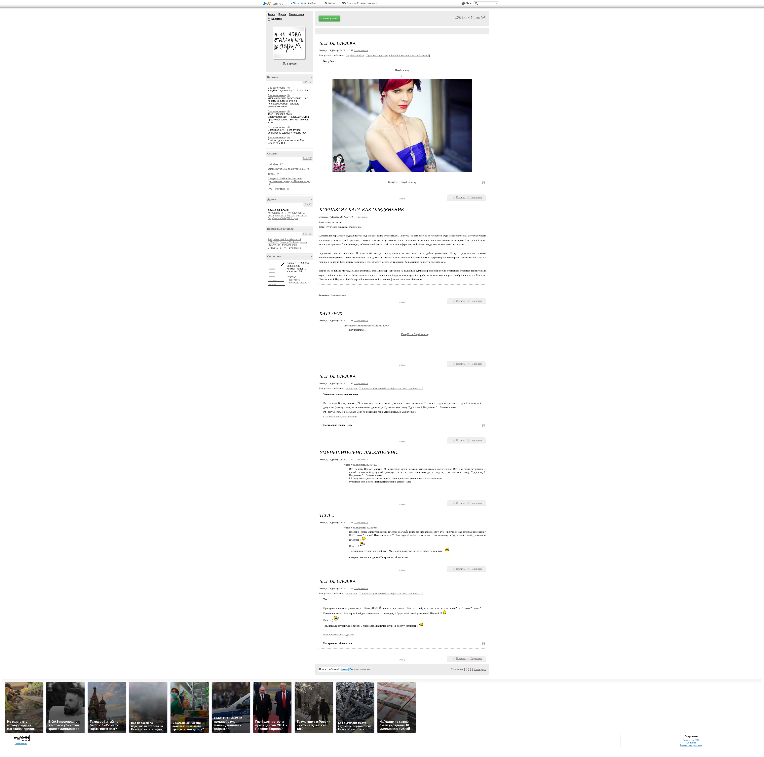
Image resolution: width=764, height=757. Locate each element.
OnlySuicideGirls (277, 218)
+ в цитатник (361, 50)
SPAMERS (273, 242)
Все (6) (308, 204)
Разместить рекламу (691, 745)
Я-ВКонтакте (293, 247)
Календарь (480, 669)
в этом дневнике (361, 669)
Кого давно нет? (277, 212)
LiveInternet (273, 4)
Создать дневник (329, 18)
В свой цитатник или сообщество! (409, 55)
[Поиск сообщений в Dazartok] (345, 669)
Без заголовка (276, 87)
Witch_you (292, 218)
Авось (350, 3)
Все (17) (307, 82)
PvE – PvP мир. (276, 189)
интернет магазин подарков (338, 634)
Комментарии (296, 14)
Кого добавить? (296, 212)
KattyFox (273, 164)
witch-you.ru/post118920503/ (360, 527)
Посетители (293, 279)
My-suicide (301, 215)
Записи (271, 14)
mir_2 (271, 215)
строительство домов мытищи (340, 416)
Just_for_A (285, 239)
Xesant (303, 242)
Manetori (296, 239)
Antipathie (273, 239)
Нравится (461, 197)
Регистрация (300, 3)
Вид (469, 4)
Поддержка (463, 3)
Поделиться (476, 197)
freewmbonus (289, 245)
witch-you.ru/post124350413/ (360, 464)
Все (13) (307, 233)
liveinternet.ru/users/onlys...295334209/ (366, 325)
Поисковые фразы (297, 282)
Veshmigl (294, 242)
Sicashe (284, 242)
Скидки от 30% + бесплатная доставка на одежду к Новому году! (289, 180)
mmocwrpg (280, 215)
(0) (288, 87)
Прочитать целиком (377, 55)
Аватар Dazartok (289, 43)
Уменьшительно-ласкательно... (286, 169)
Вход (314, 3)
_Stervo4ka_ (275, 245)
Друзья (282, 14)
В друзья (292, 63)
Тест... (271, 173)
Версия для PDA (691, 740)
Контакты (691, 742)
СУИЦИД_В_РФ (277, 247)
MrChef (291, 215)
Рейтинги (332, 3)
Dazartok (269, 19)
